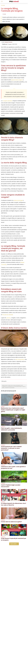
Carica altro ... (14, 543)
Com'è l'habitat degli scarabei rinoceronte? (10, 485)
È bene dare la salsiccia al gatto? (11, 521)
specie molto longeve (17, 79)
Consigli (3, 426)
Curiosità (3, 5)
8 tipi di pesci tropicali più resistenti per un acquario (13, 539)
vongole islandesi (7, 100)
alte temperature (20, 359)
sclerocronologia (18, 200)
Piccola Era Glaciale (7, 314)
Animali (3, 406)
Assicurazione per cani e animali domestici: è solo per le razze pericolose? (11, 448)
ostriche (8, 317)
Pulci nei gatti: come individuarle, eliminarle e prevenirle (11, 429)
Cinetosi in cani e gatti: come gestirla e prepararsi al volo (13, 467)
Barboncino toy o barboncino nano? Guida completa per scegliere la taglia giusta (13, 409)
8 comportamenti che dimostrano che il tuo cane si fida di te (13, 504)
